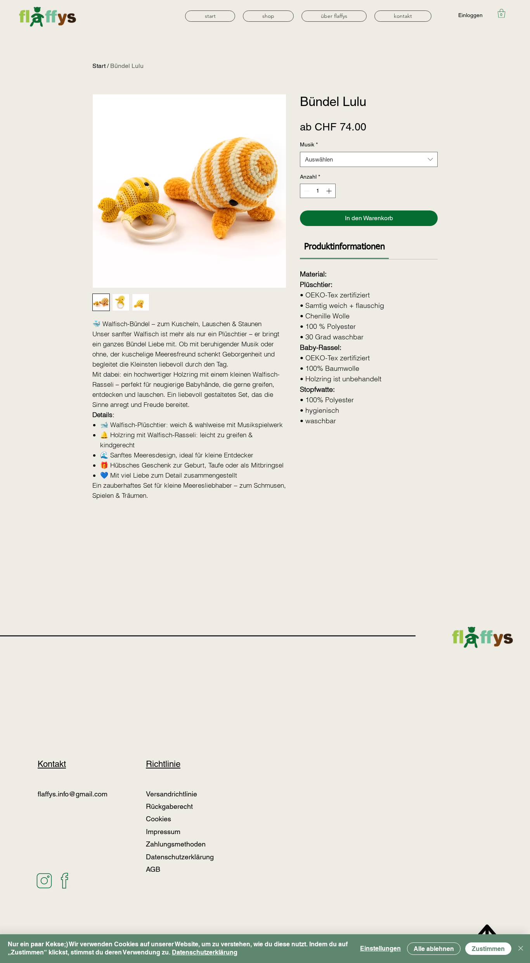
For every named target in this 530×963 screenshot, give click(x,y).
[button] (268, 16)
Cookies (158, 819)
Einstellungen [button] (380, 948)
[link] (344, 247)
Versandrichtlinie (171, 794)
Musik (309, 144)
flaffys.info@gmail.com (72, 794)
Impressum (163, 831)
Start (99, 66)
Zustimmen (488, 949)
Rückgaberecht (170, 806)
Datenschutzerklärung (204, 952)
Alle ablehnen (434, 949)
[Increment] (329, 191)
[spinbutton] (318, 191)
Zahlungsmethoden (177, 844)
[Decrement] (306, 191)
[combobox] (369, 159)
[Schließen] (520, 948)
